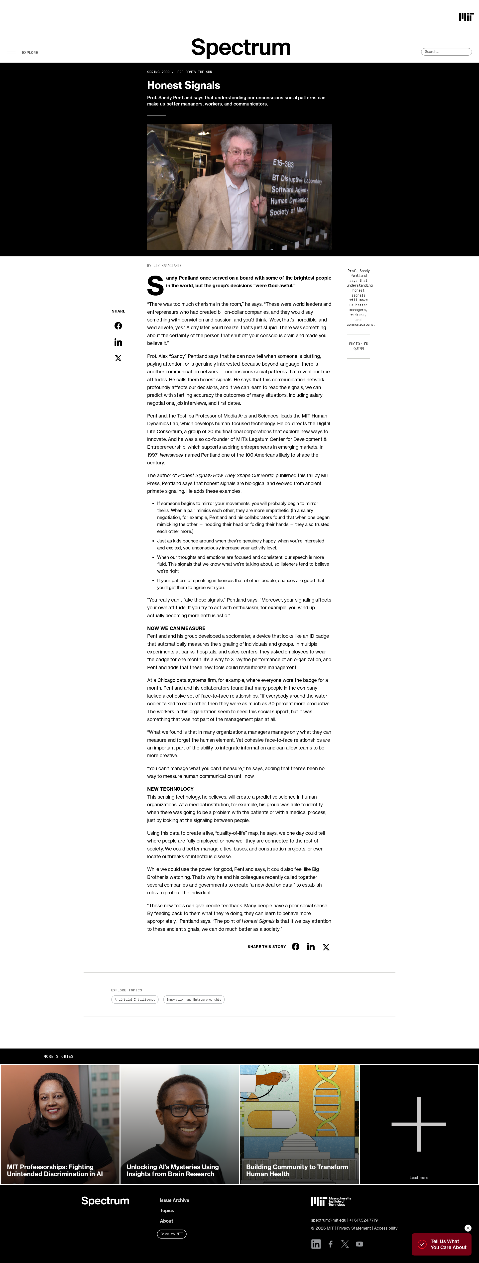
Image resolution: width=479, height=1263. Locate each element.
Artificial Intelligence (135, 999)
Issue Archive (174, 1200)
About (166, 1221)
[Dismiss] (468, 1228)
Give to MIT (172, 1234)
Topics (167, 1210)
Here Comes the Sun (194, 72)
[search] (446, 52)
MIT (330, 1228)
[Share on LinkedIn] (118, 341)
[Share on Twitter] (118, 358)
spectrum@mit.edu (328, 1220)
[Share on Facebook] (118, 325)
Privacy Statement (354, 1228)
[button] (60, 1124)
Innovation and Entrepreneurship (194, 999)
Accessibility (385, 1228)
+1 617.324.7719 (363, 1220)
